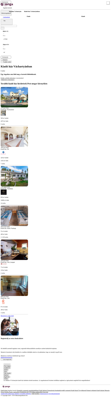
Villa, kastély (7, 373)
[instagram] (2, 389)
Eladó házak (4, 390)
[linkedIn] (4, 389)
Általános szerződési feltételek (22, 393)
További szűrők (7, 62)
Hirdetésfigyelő (24, 392)
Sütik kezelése (35, 393)
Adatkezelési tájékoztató (7, 393)
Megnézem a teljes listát (7, 316)
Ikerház (6, 369)
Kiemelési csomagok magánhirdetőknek (28, 390)
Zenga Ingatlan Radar (7, 392)
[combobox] (6, 22)
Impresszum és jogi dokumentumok (50, 393)
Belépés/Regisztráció (6, 357)
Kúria (5, 371)
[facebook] (1, 389)
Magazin (107, 390)
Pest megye (7, 366)
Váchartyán (7, 364)
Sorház (6, 378)
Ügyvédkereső (82, 390)
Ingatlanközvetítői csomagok (63, 390)
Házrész (6, 375)
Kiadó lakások (101, 390)
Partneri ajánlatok (92, 390)
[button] (9, 2)
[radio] (28, 16)
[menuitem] (6, 8)
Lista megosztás (7, 359)
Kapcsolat (45, 392)
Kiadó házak (74, 390)
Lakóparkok (16, 392)
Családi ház (7, 367)
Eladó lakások (43, 390)
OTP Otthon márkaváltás (36, 392)
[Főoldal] (5, 11)
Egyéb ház (7, 377)
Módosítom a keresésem (7, 79)
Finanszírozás (51, 390)
